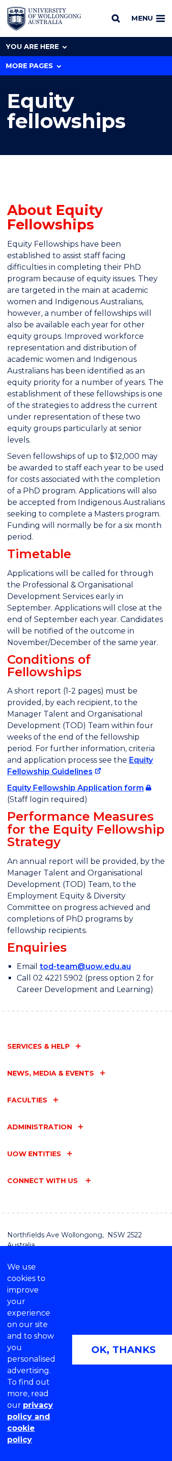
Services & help (38, 1046)
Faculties (27, 1100)
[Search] (116, 18)
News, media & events (50, 1073)
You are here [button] (32, 46)
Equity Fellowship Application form (75, 787)
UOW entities (34, 1154)
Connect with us (43, 1180)
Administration (39, 1127)
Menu (142, 18)
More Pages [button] (29, 65)
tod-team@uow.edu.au (85, 966)
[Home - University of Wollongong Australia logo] (44, 19)
